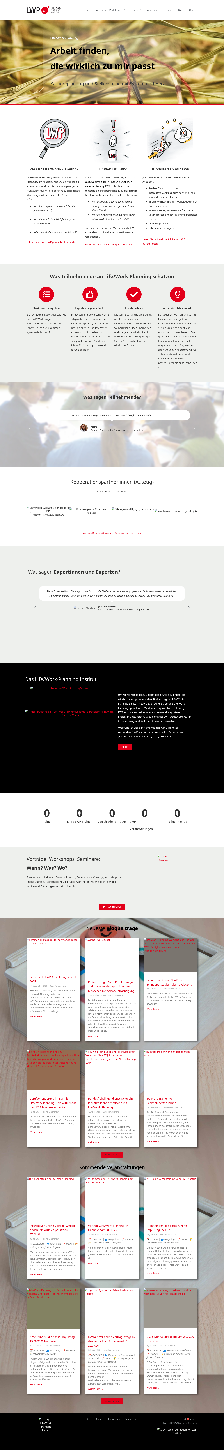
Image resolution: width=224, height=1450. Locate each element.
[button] (29, 428)
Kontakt (99, 1419)
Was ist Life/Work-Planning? (110, 9)
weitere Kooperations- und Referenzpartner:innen (112, 533)
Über (191, 9)
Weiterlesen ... (37, 1016)
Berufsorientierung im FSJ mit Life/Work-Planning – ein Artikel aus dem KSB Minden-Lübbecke (53, 1103)
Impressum (114, 1419)
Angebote (152, 9)
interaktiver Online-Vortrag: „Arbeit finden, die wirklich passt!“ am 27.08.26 (52, 1230)
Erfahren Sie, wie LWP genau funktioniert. (51, 242)
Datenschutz (131, 1419)
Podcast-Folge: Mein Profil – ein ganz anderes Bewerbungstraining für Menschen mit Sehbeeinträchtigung (112, 986)
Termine (168, 9)
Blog (180, 9)
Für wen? (136, 9)
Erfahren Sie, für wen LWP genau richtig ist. (110, 244)
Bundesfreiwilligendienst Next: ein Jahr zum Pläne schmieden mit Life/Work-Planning (110, 1103)
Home (86, 9)
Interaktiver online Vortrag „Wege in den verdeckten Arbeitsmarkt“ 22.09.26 (111, 1341)
